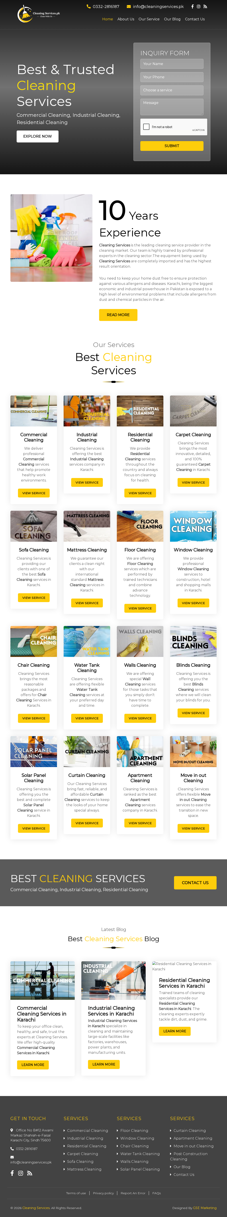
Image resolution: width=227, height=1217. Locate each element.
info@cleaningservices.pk (158, 6)
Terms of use (76, 1193)
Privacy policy (103, 1193)
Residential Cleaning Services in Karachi (184, 983)
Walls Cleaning (140, 665)
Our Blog (172, 19)
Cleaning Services (114, 245)
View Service (33, 493)
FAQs (156, 1193)
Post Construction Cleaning (189, 1156)
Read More (118, 315)
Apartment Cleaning (140, 778)
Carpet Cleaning (193, 434)
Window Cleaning (193, 550)
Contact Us (195, 19)
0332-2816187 (106, 6)
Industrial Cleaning (86, 437)
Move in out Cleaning (193, 778)
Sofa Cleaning (34, 550)
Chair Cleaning (34, 665)
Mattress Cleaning (87, 550)
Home (107, 19)
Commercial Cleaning (33, 437)
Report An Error (133, 1193)
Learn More (33, 1065)
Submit (172, 146)
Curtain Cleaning (86, 775)
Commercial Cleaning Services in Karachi (42, 1014)
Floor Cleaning (140, 550)
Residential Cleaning (140, 437)
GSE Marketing (205, 1208)
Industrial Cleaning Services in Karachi (111, 1011)
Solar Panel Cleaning (34, 778)
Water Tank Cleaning (87, 667)
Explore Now (37, 136)
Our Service (149, 19)
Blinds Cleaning (193, 665)
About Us (125, 19)
